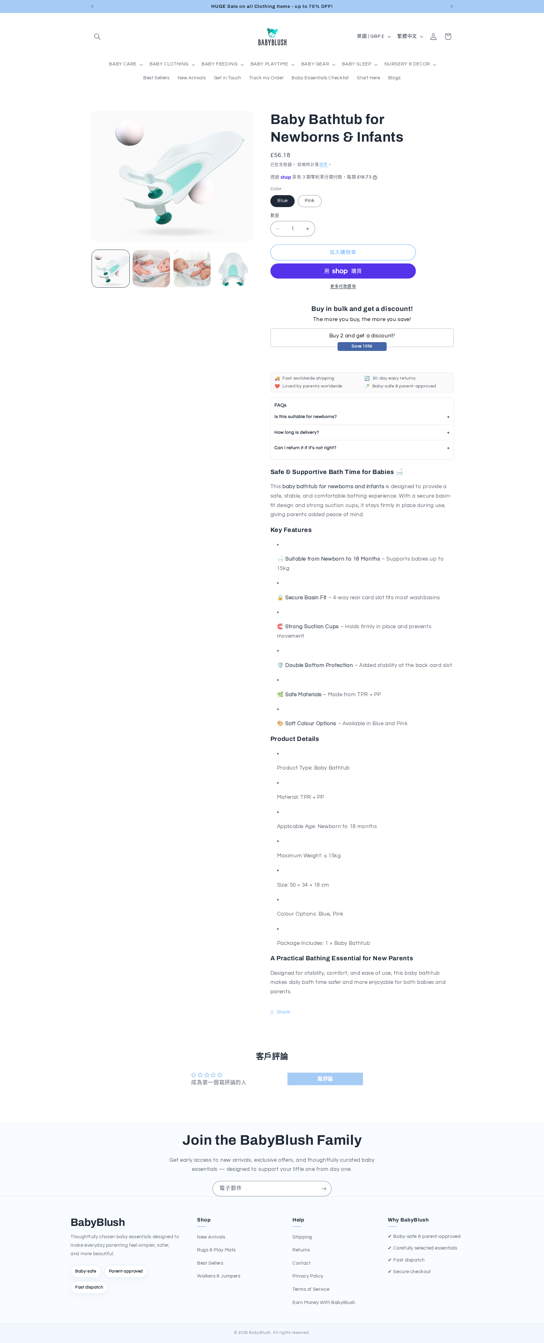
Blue (282, 201)
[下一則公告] (452, 6)
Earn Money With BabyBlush (323, 1302)
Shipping (302, 1237)
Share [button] (283, 1012)
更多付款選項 (343, 287)
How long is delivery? (297, 432)
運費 (323, 165)
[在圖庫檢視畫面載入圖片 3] (192, 268)
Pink (310, 201)
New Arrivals (211, 1237)
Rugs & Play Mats (216, 1250)
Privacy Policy (307, 1276)
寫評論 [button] (325, 1078)
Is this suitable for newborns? (306, 417)
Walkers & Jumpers (219, 1276)
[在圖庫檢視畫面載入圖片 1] (110, 268)
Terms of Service (310, 1289)
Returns (301, 1250)
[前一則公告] (92, 6)
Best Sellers (210, 1263)
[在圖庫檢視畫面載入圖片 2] (151, 268)
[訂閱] (324, 1188)
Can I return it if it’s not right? (306, 448)
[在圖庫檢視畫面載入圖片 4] (233, 268)
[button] (97, 36)
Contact (301, 1263)
